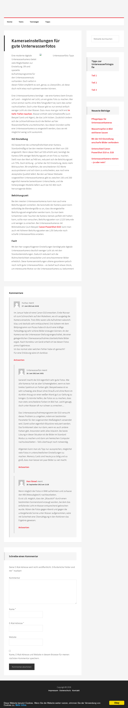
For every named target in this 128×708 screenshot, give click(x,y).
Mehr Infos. (21, 705)
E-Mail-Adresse (16, 623)
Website (12, 637)
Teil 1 (94, 75)
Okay (116, 702)
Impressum (53, 690)
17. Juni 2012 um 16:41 (30, 306)
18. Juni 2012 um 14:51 (35, 373)
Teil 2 (94, 82)
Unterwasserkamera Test (64, 8)
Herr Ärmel (31, 481)
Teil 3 (94, 89)
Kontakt (76, 690)
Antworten (19, 359)
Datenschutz (65, 690)
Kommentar (14, 577)
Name (12, 609)
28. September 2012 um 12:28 (37, 484)
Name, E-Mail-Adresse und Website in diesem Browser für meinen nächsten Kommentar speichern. (39, 656)
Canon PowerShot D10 (49, 226)
